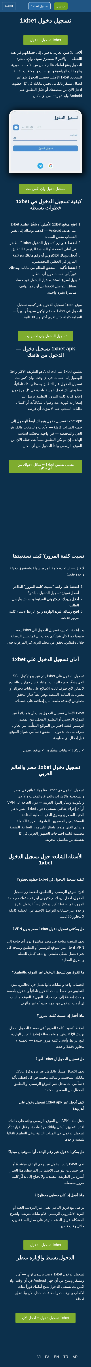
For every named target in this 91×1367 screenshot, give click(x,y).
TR (65, 1357)
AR (75, 1357)
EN (56, 1357)
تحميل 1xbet (39, 6)
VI (39, 1357)
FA (47, 1357)
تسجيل (60, 6)
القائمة (9, 6)
